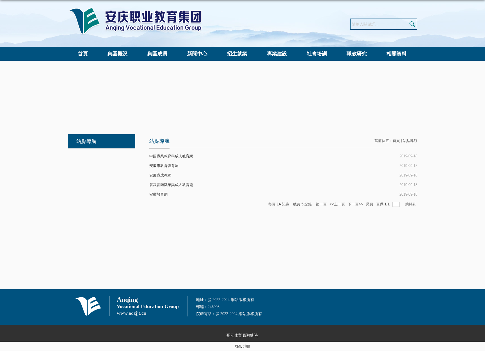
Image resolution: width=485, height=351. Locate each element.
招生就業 (237, 53)
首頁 (83, 53)
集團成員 (157, 53)
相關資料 (396, 53)
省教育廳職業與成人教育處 (171, 185)
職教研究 (357, 53)
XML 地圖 (243, 346)
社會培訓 (317, 53)
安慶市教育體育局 (164, 166)
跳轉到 (411, 204)
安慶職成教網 (160, 175)
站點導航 (410, 141)
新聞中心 (197, 53)
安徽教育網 (158, 194)
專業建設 (277, 53)
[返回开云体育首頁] (135, 9)
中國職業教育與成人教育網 (171, 156)
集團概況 (117, 53)
